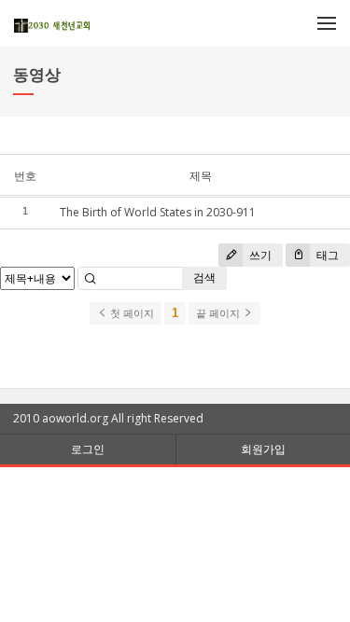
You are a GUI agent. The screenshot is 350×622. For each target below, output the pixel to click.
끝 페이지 (219, 313)
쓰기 (259, 255)
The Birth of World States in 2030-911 (158, 212)
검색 (204, 277)
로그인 (88, 449)
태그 (326, 255)
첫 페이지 (130, 313)
